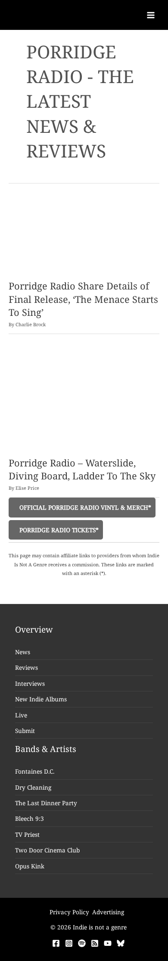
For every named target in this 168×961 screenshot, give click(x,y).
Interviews (30, 683)
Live (21, 715)
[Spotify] (82, 943)
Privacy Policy (69, 912)
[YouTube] (108, 943)
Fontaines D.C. (34, 771)
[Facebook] (56, 943)
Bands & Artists (45, 749)
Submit (25, 730)
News (22, 652)
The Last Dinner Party (46, 803)
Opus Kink (29, 866)
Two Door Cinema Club (47, 850)
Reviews (26, 667)
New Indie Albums (41, 699)
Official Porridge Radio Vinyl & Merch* (84, 507)
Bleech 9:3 (29, 818)
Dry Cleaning (33, 787)
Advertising (108, 912)
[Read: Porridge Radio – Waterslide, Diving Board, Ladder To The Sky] (84, 401)
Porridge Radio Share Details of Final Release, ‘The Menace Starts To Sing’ (83, 299)
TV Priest (27, 834)
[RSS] (95, 943)
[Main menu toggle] (151, 15)
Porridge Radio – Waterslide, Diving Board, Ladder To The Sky (82, 469)
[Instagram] (69, 943)
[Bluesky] (120, 943)
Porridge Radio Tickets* (58, 530)
